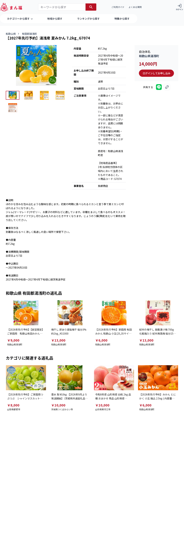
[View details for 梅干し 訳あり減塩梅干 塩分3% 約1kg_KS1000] (70, 312)
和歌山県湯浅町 (149, 56)
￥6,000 (101, 340)
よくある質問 (135, 6)
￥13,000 (58, 340)
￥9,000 (13, 340)
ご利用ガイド (117, 6)
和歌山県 (11, 33)
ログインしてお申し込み (156, 73)
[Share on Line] (159, 87)
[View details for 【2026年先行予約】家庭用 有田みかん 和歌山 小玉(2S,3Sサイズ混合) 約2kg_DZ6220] (114, 312)
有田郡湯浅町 (29, 34)
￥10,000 (58, 405)
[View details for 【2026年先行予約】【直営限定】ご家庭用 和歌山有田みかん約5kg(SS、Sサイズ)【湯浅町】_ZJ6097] (26, 312)
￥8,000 (13, 405)
